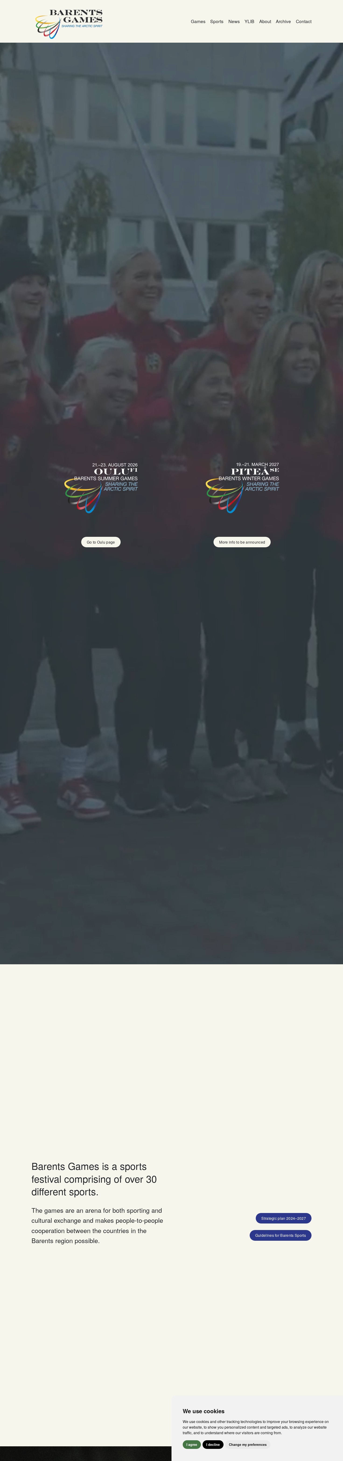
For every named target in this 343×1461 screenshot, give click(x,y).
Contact (304, 21)
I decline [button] (213, 1444)
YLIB (249, 21)
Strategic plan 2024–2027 (283, 1218)
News (234, 21)
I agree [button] (191, 1444)
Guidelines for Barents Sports (280, 1235)
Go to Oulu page (101, 542)
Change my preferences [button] (248, 1444)
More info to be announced (242, 542)
